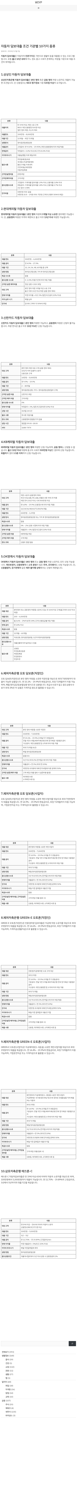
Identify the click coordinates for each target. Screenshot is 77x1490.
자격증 (8, 1389)
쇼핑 (7, 1367)
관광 (7, 1370)
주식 (7, 1404)
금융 (3, 1400)
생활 (7, 1374)
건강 (7, 1363)
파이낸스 (9, 1415)
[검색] (72, 1343)
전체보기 (5, 1352)
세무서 (8, 1411)
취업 (7, 1385)
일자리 (4, 1381)
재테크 (8, 1408)
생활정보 (5, 1355)
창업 (7, 1393)
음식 (7, 1359)
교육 (7, 1396)
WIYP (38, 2)
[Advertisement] (38, 26)
